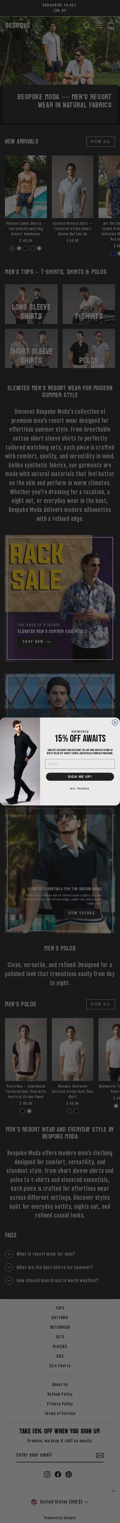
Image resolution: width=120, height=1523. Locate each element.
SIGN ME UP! (80, 776)
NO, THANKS (79, 788)
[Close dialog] (115, 723)
